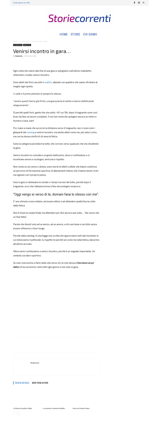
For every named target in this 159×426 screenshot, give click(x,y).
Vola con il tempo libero (81, 408)
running (31, 132)
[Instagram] (139, 3)
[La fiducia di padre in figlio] (26, 397)
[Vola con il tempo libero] (86, 397)
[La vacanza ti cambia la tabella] (56, 397)
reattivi (48, 82)
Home (15, 41)
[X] (21, 61)
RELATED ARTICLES (22, 382)
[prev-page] (14, 413)
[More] (27, 61)
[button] (102, 34)
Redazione (18, 56)
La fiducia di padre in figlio (22, 408)
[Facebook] (134, 3)
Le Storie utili (24, 41)
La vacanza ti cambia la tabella (54, 408)
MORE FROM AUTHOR (40, 382)
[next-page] (18, 413)
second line (27, 45)
